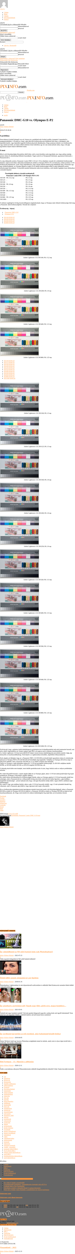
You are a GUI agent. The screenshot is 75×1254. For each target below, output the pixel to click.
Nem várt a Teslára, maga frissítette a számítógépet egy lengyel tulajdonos (26, 1190)
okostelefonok (8, 1112)
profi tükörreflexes (9, 1158)
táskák (6, 1124)
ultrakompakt (8, 1140)
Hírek (5, 14)
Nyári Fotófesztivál (10, 1173)
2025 (5, 1207)
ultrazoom (7, 1144)
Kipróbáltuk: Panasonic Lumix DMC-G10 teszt (25, 815)
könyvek (6, 1107)
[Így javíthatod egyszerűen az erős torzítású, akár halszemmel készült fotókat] (10, 1030)
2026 (5, 1205)
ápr (17, 1207)
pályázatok (7, 1114)
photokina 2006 (9, 1115)
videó (5, 1136)
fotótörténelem (8, 1094)
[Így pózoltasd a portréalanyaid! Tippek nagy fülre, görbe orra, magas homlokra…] (10, 1002)
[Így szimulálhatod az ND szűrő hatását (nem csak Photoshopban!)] (10, 948)
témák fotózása (8, 1128)
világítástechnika (9, 1138)
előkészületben (8, 1085)
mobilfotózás (8, 1108)
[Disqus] (37, 852)
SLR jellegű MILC (10, 1151)
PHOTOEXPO (8, 1171)
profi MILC (7, 1154)
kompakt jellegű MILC (11, 1149)
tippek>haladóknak (10, 1131)
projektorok (7, 1119)
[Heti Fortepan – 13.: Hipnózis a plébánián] (10, 1058)
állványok (7, 1080)
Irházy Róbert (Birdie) (7, 126)
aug (27, 1205)
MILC (6, 1168)
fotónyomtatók (8, 1092)
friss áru (6, 1098)
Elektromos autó (5, 1193)
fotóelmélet (7, 1091)
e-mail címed (22, 38)
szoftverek (7, 1122)
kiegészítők (7, 1105)
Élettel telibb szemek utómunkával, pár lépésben (19, 978)
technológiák (8, 1126)
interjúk (6, 1099)
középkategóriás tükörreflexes (13, 1156)
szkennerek (7, 1121)
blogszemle (7, 1082)
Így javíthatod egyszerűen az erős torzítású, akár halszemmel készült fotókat (30, 1034)
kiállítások (7, 1103)
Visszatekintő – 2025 (8, 1247)
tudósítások (7, 1135)
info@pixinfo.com (12, 1223)
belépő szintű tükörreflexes (12, 1152)
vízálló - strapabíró (9, 1147)
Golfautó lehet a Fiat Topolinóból (14, 1186)
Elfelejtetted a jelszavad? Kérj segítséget (12, 58)
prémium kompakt (9, 1145)
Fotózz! (6, 19)
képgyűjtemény (8, 1101)
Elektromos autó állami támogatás (11, 1197)
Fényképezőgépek (9, 18)
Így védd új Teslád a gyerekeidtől (14, 1183)
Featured (6, 1087)
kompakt (6, 1142)
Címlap (6, 12)
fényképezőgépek (9, 1089)
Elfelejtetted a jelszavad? (7, 32)
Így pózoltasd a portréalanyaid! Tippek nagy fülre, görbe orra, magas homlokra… (33, 1006)
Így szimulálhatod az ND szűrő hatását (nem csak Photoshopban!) (26, 952)
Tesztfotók (7, 1129)
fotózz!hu (7, 1096)
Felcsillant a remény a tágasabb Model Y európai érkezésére (22, 1188)
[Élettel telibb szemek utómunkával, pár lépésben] (10, 974)
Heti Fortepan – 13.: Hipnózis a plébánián (17, 1062)
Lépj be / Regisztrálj (10, 45)
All (5, 1077)
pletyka (6, 1117)
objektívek (7, 1110)
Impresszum (7, 1166)
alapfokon (7, 1078)
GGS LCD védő (13, 813)
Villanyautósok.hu (27, 1179)
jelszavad (21, 28)
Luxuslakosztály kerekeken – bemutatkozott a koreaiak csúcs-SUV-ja (25, 1184)
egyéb (6, 115)
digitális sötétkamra (10, 1084)
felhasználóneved (23, 26)
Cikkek (6, 16)
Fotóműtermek (8, 1175)
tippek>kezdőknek (9, 1133)
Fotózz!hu (7, 1170)
